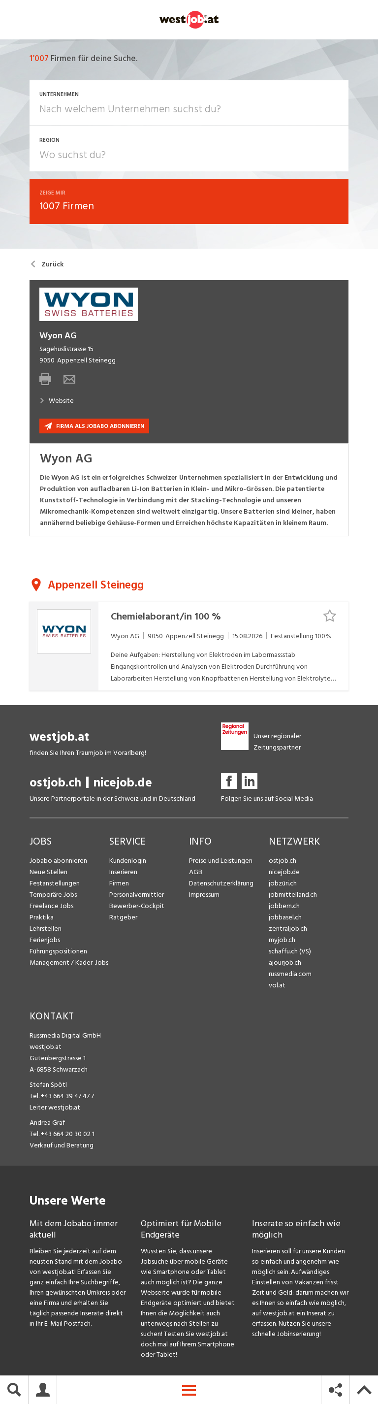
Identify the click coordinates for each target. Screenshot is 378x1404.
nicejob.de (123, 783)
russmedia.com (290, 974)
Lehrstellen (46, 928)
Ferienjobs (45, 940)
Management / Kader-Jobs (69, 962)
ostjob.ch (55, 783)
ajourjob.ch (285, 962)
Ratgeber (123, 917)
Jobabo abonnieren (58, 860)
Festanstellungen (55, 883)
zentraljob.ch (288, 928)
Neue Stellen (48, 872)
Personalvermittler (136, 894)
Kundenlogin (127, 860)
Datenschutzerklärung (221, 883)
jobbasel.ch (285, 917)
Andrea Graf (47, 1122)
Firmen (119, 883)
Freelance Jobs (51, 906)
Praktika (42, 917)
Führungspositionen (58, 951)
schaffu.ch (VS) (290, 951)
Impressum (204, 894)
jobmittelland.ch (293, 894)
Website (61, 400)
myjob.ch (282, 940)
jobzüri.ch (283, 883)
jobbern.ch (284, 906)
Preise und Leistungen (220, 860)
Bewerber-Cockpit (136, 906)
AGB (195, 872)
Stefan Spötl (48, 1084)
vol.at (277, 985)
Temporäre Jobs (53, 894)
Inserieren (123, 872)
